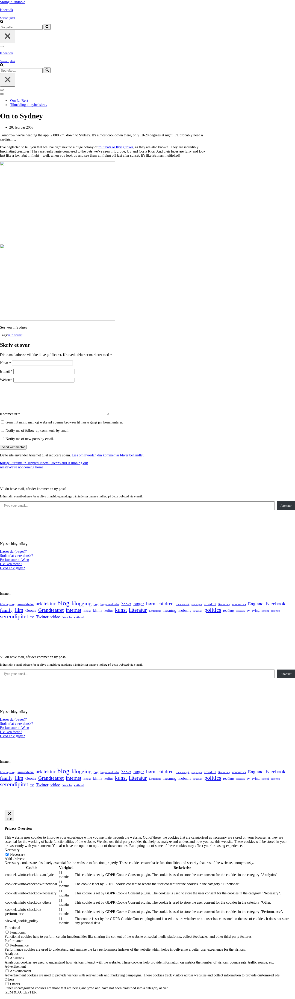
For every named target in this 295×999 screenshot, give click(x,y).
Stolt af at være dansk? (16, 556)
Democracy (224, 604)
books (126, 604)
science (275, 610)
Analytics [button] (11, 953)
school (265, 610)
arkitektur (45, 603)
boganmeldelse (109, 604)
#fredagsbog (7, 604)
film (19, 610)
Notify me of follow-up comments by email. (37, 430)
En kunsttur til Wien (14, 560)
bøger (138, 603)
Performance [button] (14, 941)
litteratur (138, 610)
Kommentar (10, 414)
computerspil (182, 604)
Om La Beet (19, 101)
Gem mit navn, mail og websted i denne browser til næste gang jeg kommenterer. (64, 422)
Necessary (17, 854)
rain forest (15, 335)
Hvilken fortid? (11, 564)
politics (212, 610)
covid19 (210, 604)
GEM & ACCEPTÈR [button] (21, 992)
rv (248, 610)
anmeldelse (26, 604)
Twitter (42, 616)
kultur (108, 610)
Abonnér (285, 505)
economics (239, 604)
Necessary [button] (12, 850)
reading (228, 610)
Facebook (275, 603)
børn (150, 603)
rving (256, 610)
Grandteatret (51, 610)
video (55, 616)
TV (32, 617)
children (165, 603)
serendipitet (14, 616)
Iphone (87, 611)
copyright (197, 604)
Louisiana (155, 610)
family (6, 610)
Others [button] (9, 979)
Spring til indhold (12, 2)
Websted (6, 380)
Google (30, 610)
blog (63, 603)
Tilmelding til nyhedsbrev (28, 105)
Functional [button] (12, 928)
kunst (121, 610)
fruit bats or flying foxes (115, 147)
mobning (184, 610)
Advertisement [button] (15, 966)
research (240, 610)
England (255, 603)
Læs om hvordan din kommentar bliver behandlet (107, 455)
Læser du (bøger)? (13, 551)
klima (97, 610)
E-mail (6, 371)
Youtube (67, 617)
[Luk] (7, 36)
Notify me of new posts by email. (30, 439)
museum (197, 610)
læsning (169, 610)
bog (96, 604)
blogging (81, 603)
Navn (5, 363)
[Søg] (1, 22)
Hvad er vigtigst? (12, 568)
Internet (73, 610)
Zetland (79, 617)
